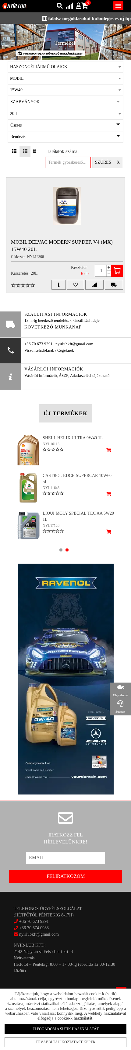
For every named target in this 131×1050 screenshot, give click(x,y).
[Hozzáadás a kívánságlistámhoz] (75, 285)
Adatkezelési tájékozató (90, 376)
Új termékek (65, 413)
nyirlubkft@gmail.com (38, 934)
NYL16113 (51, 444)
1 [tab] (60, 549)
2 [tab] (67, 549)
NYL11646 (51, 488)
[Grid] (14, 151)
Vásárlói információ (40, 376)
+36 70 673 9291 (34, 921)
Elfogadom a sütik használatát (66, 1029)
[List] (25, 151)
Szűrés (103, 162)
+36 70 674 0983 (34, 928)
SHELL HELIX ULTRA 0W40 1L (73, 438)
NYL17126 (51, 525)
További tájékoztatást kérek (66, 1042)
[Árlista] (34, 151)
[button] (65, 102)
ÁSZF (63, 376)
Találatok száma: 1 (64, 151)
